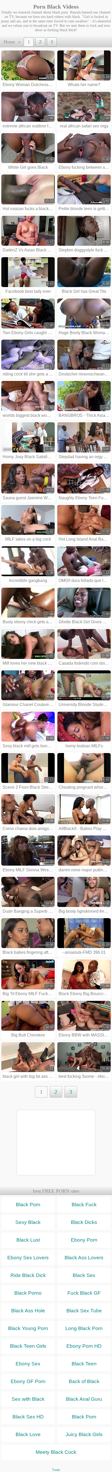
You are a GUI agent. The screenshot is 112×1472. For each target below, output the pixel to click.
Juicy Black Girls (84, 1434)
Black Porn (28, 1204)
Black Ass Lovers (84, 1257)
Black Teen (84, 1363)
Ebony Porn (84, 1240)
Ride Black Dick (28, 1275)
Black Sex (84, 1275)
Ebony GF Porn (28, 1381)
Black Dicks (84, 1222)
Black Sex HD (28, 1416)
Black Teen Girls (28, 1346)
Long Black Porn (84, 1328)
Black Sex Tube (84, 1310)
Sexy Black (28, 1222)
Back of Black (84, 1381)
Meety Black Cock (56, 1452)
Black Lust (28, 1240)
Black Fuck (84, 1204)
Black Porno (28, 1293)
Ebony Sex (28, 1363)
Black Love (28, 1434)
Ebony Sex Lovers (28, 1257)
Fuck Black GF (84, 1293)
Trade (56, 1470)
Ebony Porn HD (84, 1346)
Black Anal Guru (84, 1399)
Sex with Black (28, 1399)
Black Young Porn (28, 1328)
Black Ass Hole (28, 1310)
